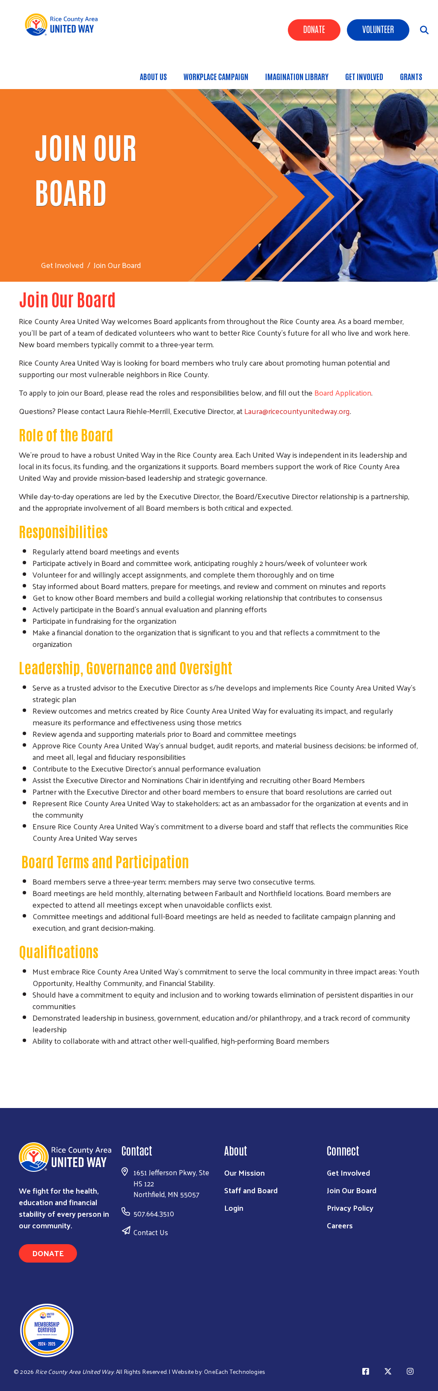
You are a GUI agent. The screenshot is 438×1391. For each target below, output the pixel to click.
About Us (153, 76)
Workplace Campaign (216, 76)
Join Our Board (351, 1190)
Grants (411, 76)
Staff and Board (251, 1190)
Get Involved (364, 76)
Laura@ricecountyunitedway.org (297, 411)
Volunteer (378, 28)
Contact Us (150, 1232)
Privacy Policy (350, 1207)
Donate (314, 28)
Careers (340, 1225)
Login (233, 1207)
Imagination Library (296, 76)
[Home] (64, 24)
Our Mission (244, 1172)
